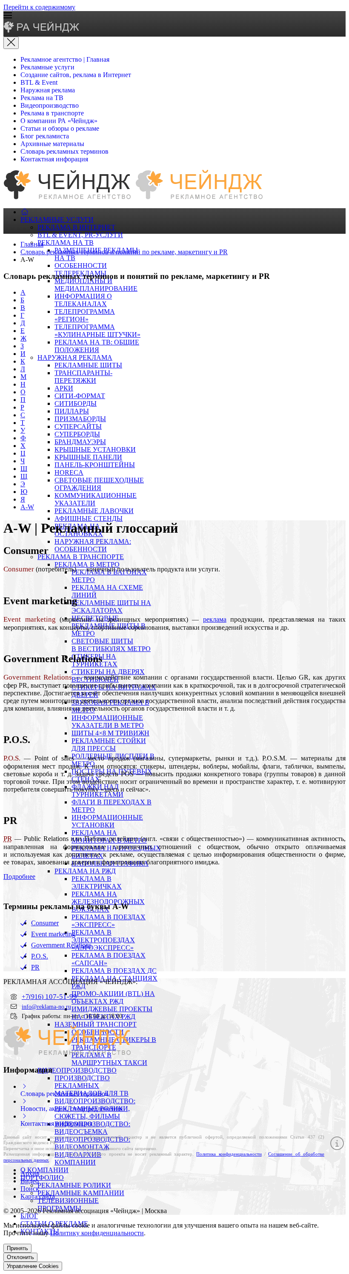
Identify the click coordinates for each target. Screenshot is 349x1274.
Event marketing (53, 934)
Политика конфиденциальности (228, 1153)
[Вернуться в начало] (41, 30)
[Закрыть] (11, 43)
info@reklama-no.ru (46, 1006)
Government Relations (61, 945)
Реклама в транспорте (52, 113)
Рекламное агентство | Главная (64, 59)
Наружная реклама (47, 90)
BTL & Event (38, 82)
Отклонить (20, 1257)
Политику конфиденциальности (97, 1233)
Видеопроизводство (49, 105)
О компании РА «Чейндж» (58, 120)
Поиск (29, 1188)
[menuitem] (24, 211)
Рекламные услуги (47, 67)
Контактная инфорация (54, 159)
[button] (174, 16)
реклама (214, 619)
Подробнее (19, 876)
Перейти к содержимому (39, 7)
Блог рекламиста (44, 136)
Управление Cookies (33, 1266)
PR (35, 967)
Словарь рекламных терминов (64, 151)
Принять (17, 1248)
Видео (29, 1181)
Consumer (45, 923)
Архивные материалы (52, 143)
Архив (30, 1173)
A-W (27, 507)
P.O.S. (39, 956)
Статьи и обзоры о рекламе (59, 128)
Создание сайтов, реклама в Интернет (75, 74)
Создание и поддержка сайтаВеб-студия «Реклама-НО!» (277, 1212)
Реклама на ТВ (41, 97)
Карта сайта (37, 1196)
